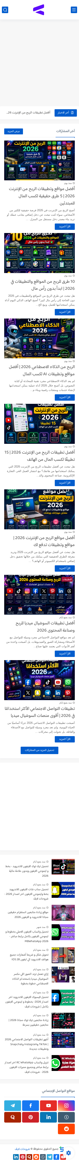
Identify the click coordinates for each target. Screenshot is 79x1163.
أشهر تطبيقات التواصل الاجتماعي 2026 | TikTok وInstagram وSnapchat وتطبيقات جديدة (26, 1044)
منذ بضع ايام (65, 617)
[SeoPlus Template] (61, 1149)
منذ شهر (40, 927)
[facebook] (30, 1105)
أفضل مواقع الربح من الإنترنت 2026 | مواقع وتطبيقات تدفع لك (44, 541)
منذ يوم (68, 183)
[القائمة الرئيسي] (74, 10)
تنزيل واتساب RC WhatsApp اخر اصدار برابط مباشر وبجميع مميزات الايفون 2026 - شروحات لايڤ (26, 1067)
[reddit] (66, 1129)
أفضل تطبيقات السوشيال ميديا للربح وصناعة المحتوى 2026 (45, 626)
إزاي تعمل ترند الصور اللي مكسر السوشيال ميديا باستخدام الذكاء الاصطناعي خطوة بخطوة (30, 979)
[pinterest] (30, 1117)
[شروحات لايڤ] (39, 10)
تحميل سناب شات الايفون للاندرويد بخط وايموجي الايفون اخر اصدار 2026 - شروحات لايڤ (26, 894)
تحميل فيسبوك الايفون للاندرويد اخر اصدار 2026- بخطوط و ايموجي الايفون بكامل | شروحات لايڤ (26, 1002)
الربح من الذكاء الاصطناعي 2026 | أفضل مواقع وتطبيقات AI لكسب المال (42, 370)
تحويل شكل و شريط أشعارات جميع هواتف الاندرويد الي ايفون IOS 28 (29, 957)
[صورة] (63, 867)
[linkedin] (48, 1117)
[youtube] (48, 1105)
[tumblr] (66, 1117)
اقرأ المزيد (65, 226)
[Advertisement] (39, 63)
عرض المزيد (13, 131)
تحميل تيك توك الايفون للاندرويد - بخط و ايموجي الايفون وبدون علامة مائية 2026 (26, 871)
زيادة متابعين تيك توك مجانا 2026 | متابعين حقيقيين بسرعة (28, 1023)
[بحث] (5, 10)
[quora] (12, 1117)
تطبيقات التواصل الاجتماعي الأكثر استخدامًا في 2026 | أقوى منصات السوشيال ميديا (40, 712)
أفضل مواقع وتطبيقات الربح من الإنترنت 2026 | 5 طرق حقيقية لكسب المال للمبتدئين (42, 196)
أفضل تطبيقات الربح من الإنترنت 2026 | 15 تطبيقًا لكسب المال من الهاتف (40, 456)
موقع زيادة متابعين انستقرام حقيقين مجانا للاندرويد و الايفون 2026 (28, 915)
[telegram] (12, 1105)
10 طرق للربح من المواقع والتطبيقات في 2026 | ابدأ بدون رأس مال (43, 285)
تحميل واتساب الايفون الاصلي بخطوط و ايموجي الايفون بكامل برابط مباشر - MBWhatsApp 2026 (26, 937)
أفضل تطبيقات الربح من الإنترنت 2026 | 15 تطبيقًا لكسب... (27, 110)
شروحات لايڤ (22, 1149)
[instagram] (66, 1105)
